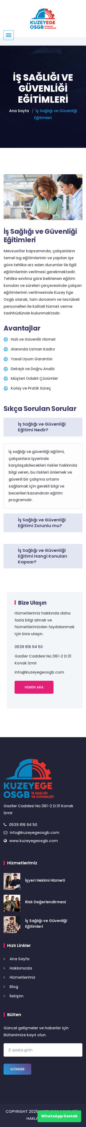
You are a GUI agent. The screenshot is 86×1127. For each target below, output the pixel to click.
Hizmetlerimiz (22, 977)
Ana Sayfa (19, 111)
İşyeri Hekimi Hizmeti (45, 880)
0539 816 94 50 (29, 647)
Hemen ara (34, 687)
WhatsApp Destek (59, 1116)
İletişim (16, 996)
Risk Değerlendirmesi (45, 902)
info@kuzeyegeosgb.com (34, 832)
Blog (14, 986)
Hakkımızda (21, 968)
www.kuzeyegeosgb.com (33, 841)
